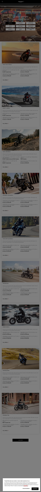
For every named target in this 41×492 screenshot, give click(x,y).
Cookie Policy (26, 485)
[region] (21, 484)
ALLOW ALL (35, 488)
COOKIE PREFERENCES (26, 488)
